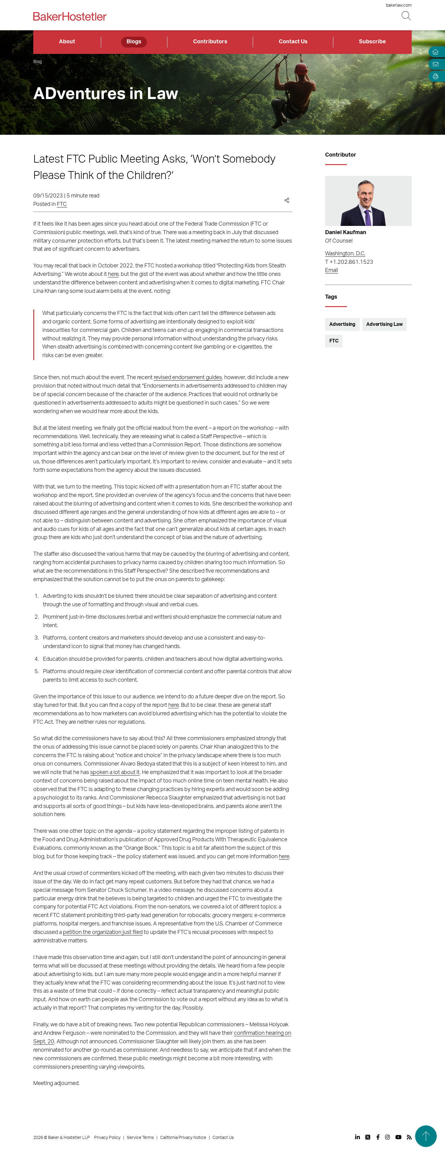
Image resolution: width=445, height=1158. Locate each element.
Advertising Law (384, 324)
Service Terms (140, 1138)
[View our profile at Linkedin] (357, 1137)
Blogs (134, 42)
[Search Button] (407, 16)
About (67, 42)
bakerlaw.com (399, 5)
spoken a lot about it (115, 772)
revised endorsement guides (188, 377)
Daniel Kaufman (345, 232)
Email (331, 270)
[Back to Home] (70, 16)
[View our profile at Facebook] (378, 1137)
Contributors (210, 42)
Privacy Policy (107, 1138)
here (113, 274)
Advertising (342, 324)
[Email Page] (434, 64)
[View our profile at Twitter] (368, 1137)
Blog (37, 62)
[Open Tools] (434, 76)
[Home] (434, 52)
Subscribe (372, 42)
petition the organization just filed (103, 932)
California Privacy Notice (183, 1138)
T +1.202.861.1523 (349, 262)
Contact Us (293, 42)
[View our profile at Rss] (409, 1137)
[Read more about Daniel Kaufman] (368, 201)
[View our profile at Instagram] (387, 1137)
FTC (62, 204)
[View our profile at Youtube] (398, 1137)
